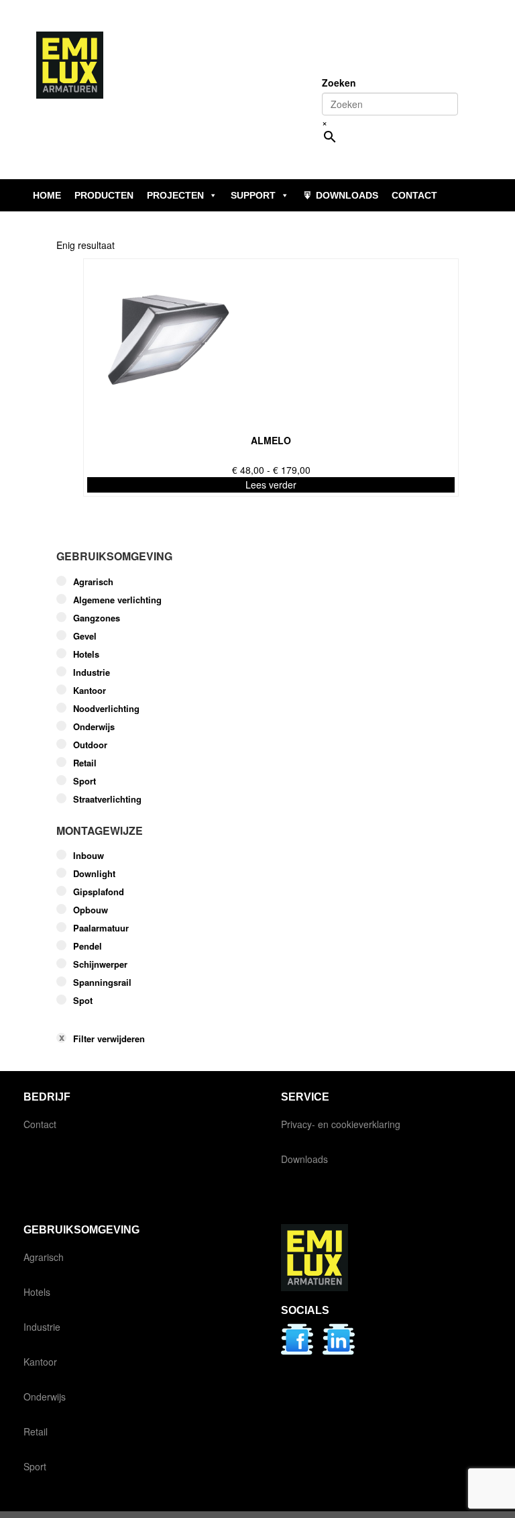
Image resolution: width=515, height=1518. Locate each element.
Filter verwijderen (109, 1039)
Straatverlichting (107, 799)
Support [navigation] (253, 195)
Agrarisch (93, 582)
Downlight (94, 874)
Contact (39, 1124)
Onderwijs (94, 727)
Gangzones (96, 618)
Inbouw (88, 856)
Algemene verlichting (117, 600)
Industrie (91, 672)
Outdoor (90, 745)
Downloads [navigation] (347, 195)
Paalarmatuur (101, 928)
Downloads (304, 1159)
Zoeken (339, 82)
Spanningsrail (102, 982)
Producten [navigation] (103, 195)
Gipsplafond (98, 892)
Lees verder (270, 484)
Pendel (87, 946)
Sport (84, 781)
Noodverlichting (106, 709)
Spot (83, 1001)
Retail (85, 763)
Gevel (85, 636)
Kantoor (89, 691)
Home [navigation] (47, 195)
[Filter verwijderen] (114, 1018)
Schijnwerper (100, 964)
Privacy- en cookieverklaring (340, 1124)
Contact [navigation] (414, 195)
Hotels (86, 654)
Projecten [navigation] (175, 195)
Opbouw (90, 910)
